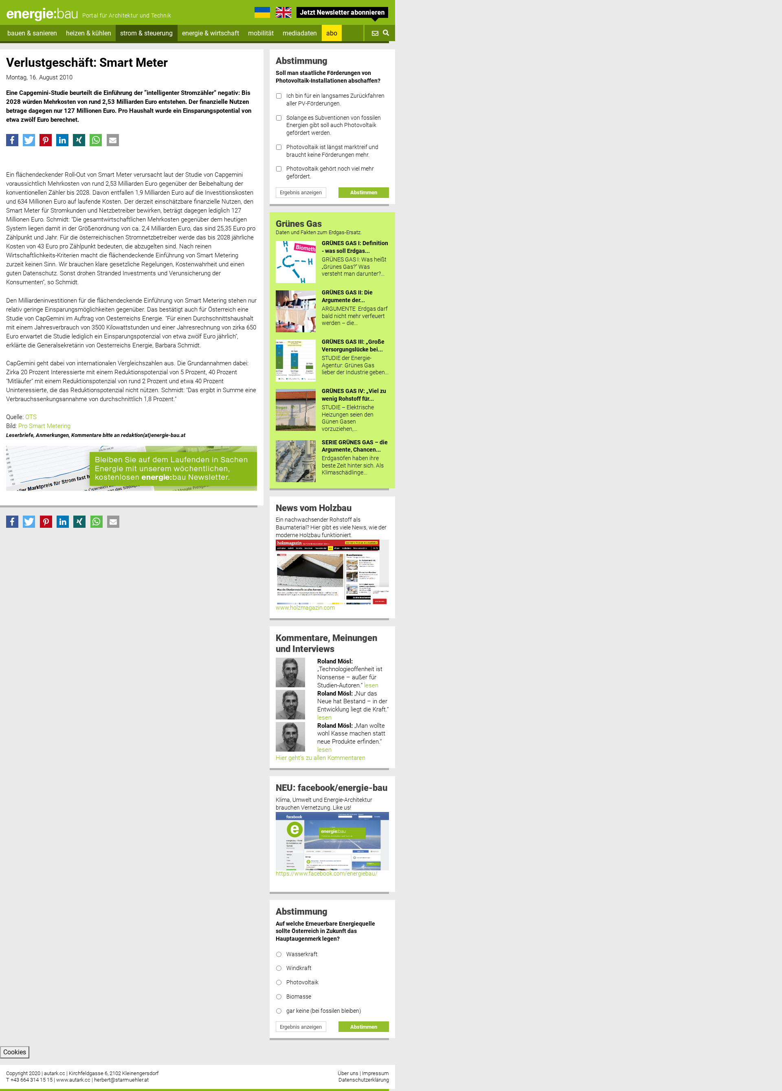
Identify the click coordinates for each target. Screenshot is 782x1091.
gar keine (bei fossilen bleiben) (323, 1011)
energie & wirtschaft (210, 33)
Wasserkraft (302, 954)
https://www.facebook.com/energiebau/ (327, 873)
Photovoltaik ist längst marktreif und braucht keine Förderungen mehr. (332, 151)
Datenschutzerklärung (363, 1080)
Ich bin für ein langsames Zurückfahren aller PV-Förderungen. (335, 99)
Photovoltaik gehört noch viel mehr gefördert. (330, 172)
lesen (371, 685)
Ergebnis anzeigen (301, 192)
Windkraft (299, 968)
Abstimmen (363, 192)
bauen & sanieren (32, 33)
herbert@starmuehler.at (121, 1080)
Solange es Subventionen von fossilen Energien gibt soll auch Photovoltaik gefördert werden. (333, 125)
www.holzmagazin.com (305, 607)
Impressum (375, 1073)
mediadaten (300, 33)
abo (331, 33)
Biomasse (298, 996)
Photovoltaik (302, 982)
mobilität (261, 33)
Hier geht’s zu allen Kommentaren (320, 758)
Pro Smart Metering (44, 426)
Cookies (14, 1052)
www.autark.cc (73, 1080)
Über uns (348, 1073)
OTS (31, 417)
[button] (12, 140)
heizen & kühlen (88, 33)
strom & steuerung (146, 33)
